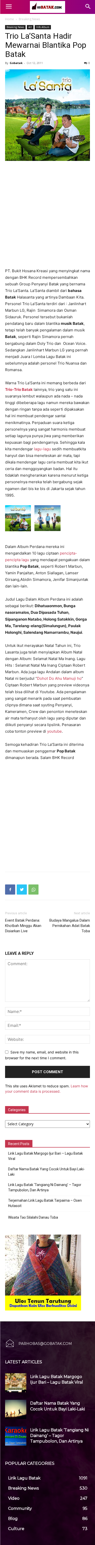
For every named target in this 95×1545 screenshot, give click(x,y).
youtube (54, 731)
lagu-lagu (42, 449)
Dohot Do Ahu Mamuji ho (59, 678)
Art (30, 27)
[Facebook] (10, 889)
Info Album (42, 27)
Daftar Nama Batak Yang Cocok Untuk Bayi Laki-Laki (46, 1171)
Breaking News (29, 19)
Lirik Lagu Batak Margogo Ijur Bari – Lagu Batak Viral (45, 1156)
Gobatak (16, 63)
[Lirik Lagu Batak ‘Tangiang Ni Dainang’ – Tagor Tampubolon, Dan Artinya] (15, 1436)
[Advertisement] (47, 214)
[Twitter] (22, 889)
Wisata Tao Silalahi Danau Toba (33, 1217)
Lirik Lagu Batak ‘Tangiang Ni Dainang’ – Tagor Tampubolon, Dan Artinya (44, 1187)
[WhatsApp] (33, 889)
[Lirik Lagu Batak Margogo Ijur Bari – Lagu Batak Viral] (15, 1382)
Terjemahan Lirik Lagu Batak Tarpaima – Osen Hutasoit (45, 1203)
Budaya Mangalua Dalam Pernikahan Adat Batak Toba (69, 925)
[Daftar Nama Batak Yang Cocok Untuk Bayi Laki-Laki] (15, 1409)
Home (9, 19)
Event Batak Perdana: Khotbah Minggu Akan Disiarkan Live (23, 925)
